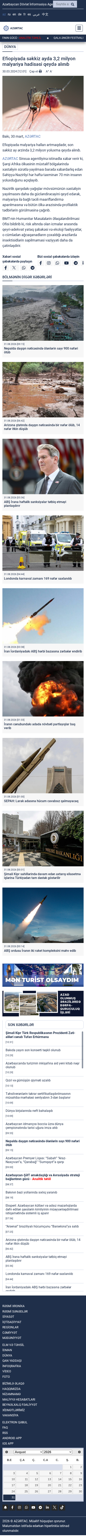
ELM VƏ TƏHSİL (13, 1345)
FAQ (5, 1427)
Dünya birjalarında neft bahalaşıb (29, 1111)
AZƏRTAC (33, 136)
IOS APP (7, 1443)
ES (29, 14)
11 (26, 1479)
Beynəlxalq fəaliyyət (19, 1405)
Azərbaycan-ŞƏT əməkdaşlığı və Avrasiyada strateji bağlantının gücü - (43, 1177)
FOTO (6, 1377)
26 (36, 1491)
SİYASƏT (8, 1317)
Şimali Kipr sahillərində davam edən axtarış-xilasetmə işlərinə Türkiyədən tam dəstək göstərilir (42, 876)
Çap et (34, 71)
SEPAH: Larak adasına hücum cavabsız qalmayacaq (41, 801)
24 (13, 1491)
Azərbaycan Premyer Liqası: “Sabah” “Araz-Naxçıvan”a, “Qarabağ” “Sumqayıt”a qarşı (36, 1160)
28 (59, 1491)
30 (80, 1491)
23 (80, 1485)
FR (24, 14)
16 (80, 1479)
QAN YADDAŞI (12, 1361)
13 (49, 1479)
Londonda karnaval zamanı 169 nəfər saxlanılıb (38, 578)
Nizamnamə (11, 1394)
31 (13, 1497)
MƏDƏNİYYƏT (11, 1338)
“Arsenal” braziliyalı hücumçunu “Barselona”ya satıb (42, 1226)
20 (49, 1485)
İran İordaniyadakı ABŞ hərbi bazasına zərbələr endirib (43, 651)
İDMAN (7, 1350)
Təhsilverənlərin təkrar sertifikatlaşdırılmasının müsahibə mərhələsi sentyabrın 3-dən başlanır (38, 1095)
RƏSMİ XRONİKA (13, 1306)
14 (59, 1479)
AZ (4, 14)
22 (70, 1485)
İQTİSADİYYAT (11, 1322)
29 (70, 1491)
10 (13, 1479)
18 (26, 1485)
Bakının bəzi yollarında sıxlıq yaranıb (31, 1192)
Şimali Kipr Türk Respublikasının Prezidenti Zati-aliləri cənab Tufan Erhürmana (40, 1035)
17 (13, 1485)
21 (59, 1485)
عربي (36, 14)
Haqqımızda (11, 1389)
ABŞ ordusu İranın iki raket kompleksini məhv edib (40, 951)
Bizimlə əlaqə (13, 1383)
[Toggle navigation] (78, 28)
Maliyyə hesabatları (18, 1399)
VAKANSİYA (10, 1415)
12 (36, 1479)
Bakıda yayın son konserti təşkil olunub (33, 1050)
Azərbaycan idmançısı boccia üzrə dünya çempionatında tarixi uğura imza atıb (34, 1126)
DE (19, 14)
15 (70, 1479)
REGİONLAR (10, 1327)
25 (26, 1491)
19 (36, 1485)
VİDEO (6, 1371)
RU (9, 14)
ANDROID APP (12, 1438)
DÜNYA (10, 47)
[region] (45, 1161)
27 (49, 1491)
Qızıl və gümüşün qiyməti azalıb (28, 1080)
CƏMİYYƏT (9, 1333)
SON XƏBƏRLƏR (21, 1025)
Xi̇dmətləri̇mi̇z (13, 1410)
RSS (5, 1433)
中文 (45, 14)
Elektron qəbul (14, 1422)
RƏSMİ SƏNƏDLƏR (15, 1311)
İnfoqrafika (11, 1366)
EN (14, 14)
